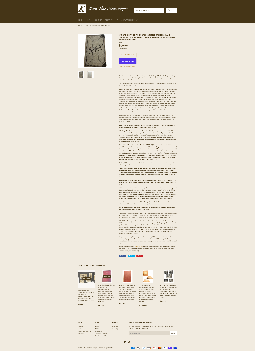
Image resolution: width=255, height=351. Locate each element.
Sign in (162, 6)
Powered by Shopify (105, 348)
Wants (97, 329)
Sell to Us (81, 333)
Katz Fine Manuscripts (90, 348)
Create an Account (171, 6)
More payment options (127, 66)
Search (97, 326)
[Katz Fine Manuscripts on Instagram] (129, 342)
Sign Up (173, 333)
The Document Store (102, 336)
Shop (88, 20)
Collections (98, 331)
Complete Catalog (101, 333)
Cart (173, 10)
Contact (98, 20)
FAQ (79, 329)
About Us (109, 20)
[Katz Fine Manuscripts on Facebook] (125, 342)
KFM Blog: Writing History (126, 20)
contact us (138, 246)
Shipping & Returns (84, 331)
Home (80, 20)
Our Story (115, 329)
